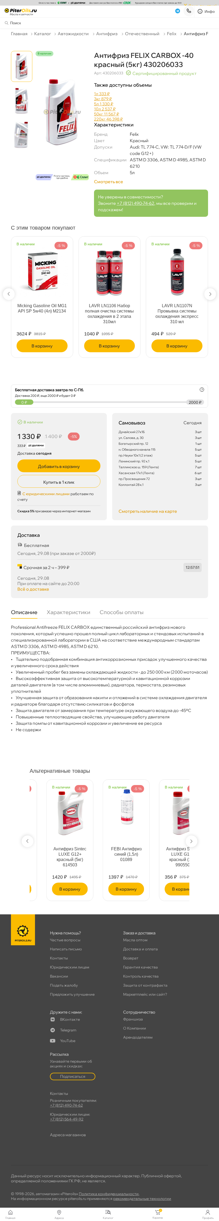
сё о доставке (33, 589)
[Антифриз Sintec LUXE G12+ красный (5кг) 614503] (53, 810)
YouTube (67, 1040)
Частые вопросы (65, 940)
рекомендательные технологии (142, 1198)
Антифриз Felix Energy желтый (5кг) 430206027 (109, 308)
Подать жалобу (64, 985)
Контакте (70, 1019)
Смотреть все (108, 181)
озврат (130, 958)
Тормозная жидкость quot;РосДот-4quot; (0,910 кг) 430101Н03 (42, 311)
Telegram (68, 1030)
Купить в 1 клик (59, 482)
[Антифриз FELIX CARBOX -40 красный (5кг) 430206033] (62, 120)
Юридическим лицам (69, 967)
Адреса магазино (68, 1134)
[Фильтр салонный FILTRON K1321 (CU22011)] (177, 270)
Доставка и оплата (140, 949)
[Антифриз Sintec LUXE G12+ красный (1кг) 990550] (166, 810)
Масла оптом (135, 940)
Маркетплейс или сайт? (145, 994)
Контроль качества (141, 976)
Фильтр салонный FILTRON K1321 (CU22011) (176, 311)
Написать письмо (66, 949)
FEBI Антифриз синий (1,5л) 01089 (109, 854)
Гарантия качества (140, 967)
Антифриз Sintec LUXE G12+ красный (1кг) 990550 (166, 857)
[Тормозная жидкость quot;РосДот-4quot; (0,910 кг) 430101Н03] (42, 270)
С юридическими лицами (46, 493)
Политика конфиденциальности (109, 1193)
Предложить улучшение (72, 994)
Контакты (59, 958)
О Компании (134, 1028)
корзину (42, 346)
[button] (9, 294)
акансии (59, 976)
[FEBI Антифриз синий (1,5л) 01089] (109, 804)
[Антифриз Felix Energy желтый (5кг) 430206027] (109, 270)
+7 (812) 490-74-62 (135, 203)
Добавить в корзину (59, 466)
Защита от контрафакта (145, 985)
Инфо (210, 11)
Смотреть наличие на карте (148, 511)
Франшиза (133, 1019)
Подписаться (72, 1076)
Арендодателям (137, 1037)
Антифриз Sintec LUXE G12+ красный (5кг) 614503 (53, 857)
